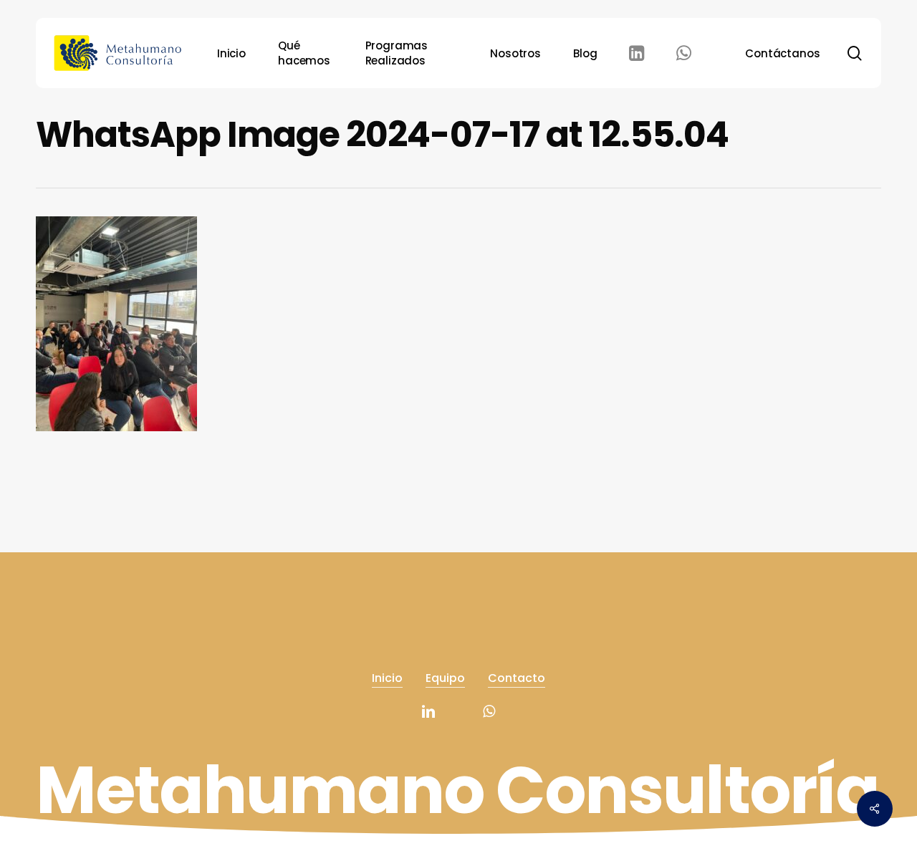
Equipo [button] (445, 678)
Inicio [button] (387, 678)
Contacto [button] (516, 678)
